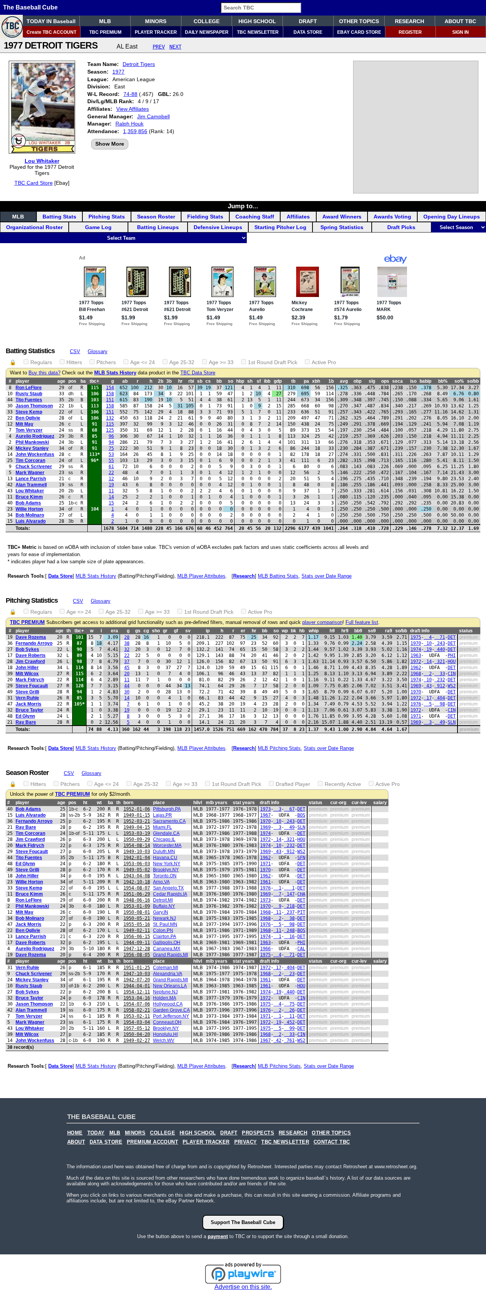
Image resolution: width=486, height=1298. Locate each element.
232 (439, 679)
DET (452, 637)
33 (439, 673)
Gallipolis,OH (166, 942)
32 (126, 649)
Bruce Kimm (29, 497)
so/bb (473, 381)
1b (331, 381)
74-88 (130, 94)
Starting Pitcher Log (280, 227)
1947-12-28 (136, 948)
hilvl (197, 802)
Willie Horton (29, 509)
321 (439, 661)
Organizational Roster (34, 227)
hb (302, 630)
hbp (240, 381)
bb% (443, 381)
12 (111, 478)
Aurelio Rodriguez (35, 436)
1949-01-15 (136, 815)
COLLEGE (206, 21)
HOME (75, 1133)
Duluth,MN (164, 851)
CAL (301, 948)
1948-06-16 (136, 900)
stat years (244, 802)
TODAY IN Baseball (51, 21)
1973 (265, 809)
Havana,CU (165, 857)
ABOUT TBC (460, 21)
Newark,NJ (164, 918)
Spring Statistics (341, 227)
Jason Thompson (34, 406)
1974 (415, 649)
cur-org (338, 802)
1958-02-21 (136, 1010)
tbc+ (94, 381)
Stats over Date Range (326, 576)
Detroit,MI (163, 900)
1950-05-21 (136, 918)
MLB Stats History (115, 373)
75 (111, 448)
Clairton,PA (164, 936)
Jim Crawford (30, 661)
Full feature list (362, 622)
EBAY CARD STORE (359, 32)
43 (428, 685)
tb (293, 381)
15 (111, 503)
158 (110, 393)
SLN (452, 722)
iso (413, 381)
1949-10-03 (136, 851)
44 (126, 685)
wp (285, 630)
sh (249, 381)
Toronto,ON (165, 875)
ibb (267, 381)
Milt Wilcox (27, 673)
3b (169, 381)
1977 (118, 72)
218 (289, 906)
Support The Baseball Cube (243, 1222)
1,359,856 (135, 131)
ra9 (388, 630)
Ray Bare (26, 722)
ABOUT (76, 1142)
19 (111, 484)
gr (165, 630)
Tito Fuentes (29, 399)
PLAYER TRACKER (156, 32)
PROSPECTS (258, 1133)
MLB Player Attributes (201, 576)
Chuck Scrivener (34, 466)
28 (126, 637)
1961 (265, 882)
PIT (301, 912)
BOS (301, 815)
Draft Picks (401, 227)
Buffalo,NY (164, 906)
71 (439, 637)
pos (72, 381)
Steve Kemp (29, 412)
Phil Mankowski (32, 442)
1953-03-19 (136, 833)
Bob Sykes (27, 649)
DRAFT (308, 21)
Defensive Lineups (218, 227)
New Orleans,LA (170, 985)
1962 (415, 667)
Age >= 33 (221, 362)
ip (208, 630)
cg (146, 630)
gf (176, 630)
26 (289, 1010)
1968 (415, 673)
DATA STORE (307, 32)
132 (110, 418)
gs (137, 630)
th (68, 630)
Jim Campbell (153, 116)
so (230, 381)
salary (380, 802)
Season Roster (156, 217)
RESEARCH (409, 21)
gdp (278, 381)
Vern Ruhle (27, 698)
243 (439, 643)
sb (199, 381)
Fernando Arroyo (34, 643)
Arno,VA (161, 882)
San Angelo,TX (168, 888)
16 (289, 936)
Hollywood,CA (168, 1004)
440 (439, 649)
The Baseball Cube (30, 7)
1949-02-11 (136, 930)
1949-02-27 (136, 1040)
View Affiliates (132, 109)
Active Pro (324, 362)
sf (259, 381)
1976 (415, 704)
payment (218, 1236)
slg (372, 381)
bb (219, 381)
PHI (452, 655)
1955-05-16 (136, 924)
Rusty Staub (29, 393)
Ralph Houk (129, 124)
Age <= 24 (142, 362)
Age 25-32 (181, 362)
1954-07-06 (136, 1004)
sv (188, 630)
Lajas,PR (162, 815)
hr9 (345, 630)
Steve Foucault (32, 685)
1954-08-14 (136, 845)
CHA (301, 894)
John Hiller (27, 667)
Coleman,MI (165, 967)
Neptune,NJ (165, 992)
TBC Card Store (33, 183)
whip (314, 630)
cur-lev (359, 802)
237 (289, 912)
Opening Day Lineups (451, 217)
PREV (159, 47)
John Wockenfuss (35, 454)
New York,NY (166, 863)
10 (428, 643)
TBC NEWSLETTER (258, 32)
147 (289, 894)
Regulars (41, 362)
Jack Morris (28, 704)
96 (111, 436)
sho (156, 630)
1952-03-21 (136, 821)
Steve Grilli (27, 692)
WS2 (452, 685)
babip (425, 381)
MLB (105, 21)
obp (357, 381)
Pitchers (106, 362)
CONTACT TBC (332, 1142)
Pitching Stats (106, 217)
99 (289, 1028)
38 (126, 643)
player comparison (322, 622)
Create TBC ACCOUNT (51, 32)
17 (428, 698)
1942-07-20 (136, 979)
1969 (415, 685)
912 (439, 685)
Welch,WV (163, 1040)
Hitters (74, 362)
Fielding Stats (205, 217)
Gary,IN (160, 912)
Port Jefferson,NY (171, 1016)
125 (110, 430)
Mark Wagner (30, 472)
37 (126, 661)
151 (110, 399)
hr (180, 381)
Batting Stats (59, 217)
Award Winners (341, 217)
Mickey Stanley (32, 448)
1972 (415, 661)
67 (289, 809)
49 (439, 722)
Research (244, 576)
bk (293, 630)
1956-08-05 (136, 954)
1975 (415, 637)
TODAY (96, 1133)
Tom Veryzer (29, 430)
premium (468, 637)
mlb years (216, 802)
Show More (109, 144)
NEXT (175, 47)
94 (111, 442)
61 (111, 466)
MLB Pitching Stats (279, 748)
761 (289, 1040)
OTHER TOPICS (359, 21)
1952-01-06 (136, 809)
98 (439, 704)
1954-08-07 (136, 888)
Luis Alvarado (31, 521)
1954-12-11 (136, 992)
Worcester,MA (167, 845)
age (61, 381)
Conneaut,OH (167, 1022)
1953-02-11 (136, 1016)
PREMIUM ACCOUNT (152, 1142)
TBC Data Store (197, 373)
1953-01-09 (136, 906)
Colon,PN (163, 930)
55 (111, 460)
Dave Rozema (31, 637)
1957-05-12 (136, 1028)
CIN (452, 673)
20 (126, 673)
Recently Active (343, 784)
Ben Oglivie (28, 418)
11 (111, 490)
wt (99, 802)
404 (439, 698)
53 (111, 454)
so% (459, 381)
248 (289, 930)
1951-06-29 (136, 894)
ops (385, 381)
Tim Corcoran (30, 460)
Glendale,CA (166, 833)
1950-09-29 (136, 839)
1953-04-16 (136, 998)
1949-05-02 (136, 869)
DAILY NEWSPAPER (207, 32)
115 (110, 424)
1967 (265, 815)
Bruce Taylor (29, 710)
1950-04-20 (136, 1034)
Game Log (98, 227)
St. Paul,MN (165, 924)
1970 (415, 643)
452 (289, 1022)
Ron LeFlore (29, 387)
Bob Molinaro (30, 515)
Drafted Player (293, 784)
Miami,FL (162, 827)
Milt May (24, 424)
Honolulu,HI (165, 1034)
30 (126, 692)
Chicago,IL (164, 839)
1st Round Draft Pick (272, 362)
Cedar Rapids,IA (170, 894)
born (128, 802)
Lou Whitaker (42, 161)
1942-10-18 (136, 882)
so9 (372, 630)
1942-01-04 (136, 857)
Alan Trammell (31, 484)
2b (160, 381)
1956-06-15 (136, 936)
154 (110, 387)
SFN (301, 857)
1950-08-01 (136, 912)
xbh (316, 381)
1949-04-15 (136, 827)
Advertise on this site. (243, 1287)
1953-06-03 (136, 863)
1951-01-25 (136, 967)
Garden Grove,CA (171, 1010)
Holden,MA (164, 998)
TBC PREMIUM (105, 32)
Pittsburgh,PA (167, 809)
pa (306, 381)
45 (126, 667)
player (22, 381)
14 (111, 497)
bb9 (358, 630)
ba (83, 381)
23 (289, 973)
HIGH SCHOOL (257, 21)
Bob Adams (28, 503)
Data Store (60, 576)
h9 (332, 630)
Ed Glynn (25, 716)
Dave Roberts (31, 655)
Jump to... (243, 206)
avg (344, 381)
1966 (265, 948)
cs (208, 381)
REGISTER (410, 32)
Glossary (97, 351)
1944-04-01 (136, 985)
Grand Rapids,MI (170, 954)
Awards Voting (392, 217)
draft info (419, 630)
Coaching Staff (254, 217)
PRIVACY (245, 1142)
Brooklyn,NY (166, 869)
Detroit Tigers (139, 64)
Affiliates (298, 217)
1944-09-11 (136, 942)
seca (397, 381)
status (466, 630)
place (159, 802)
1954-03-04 (136, 1022)
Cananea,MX (166, 948)
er (243, 630)
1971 (415, 716)
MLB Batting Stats (278, 576)
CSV (75, 351)
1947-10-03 (136, 973)
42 (277, 1040)
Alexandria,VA (167, 973)
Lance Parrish (31, 478)
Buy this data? (44, 373)
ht (85, 802)
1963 (415, 655)
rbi (191, 381)
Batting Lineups (158, 227)
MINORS (155, 21)
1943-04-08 (136, 875)
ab (125, 381)
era (114, 630)
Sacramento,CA (169, 821)
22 (111, 472)
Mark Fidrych (30, 679)
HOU (452, 661)
